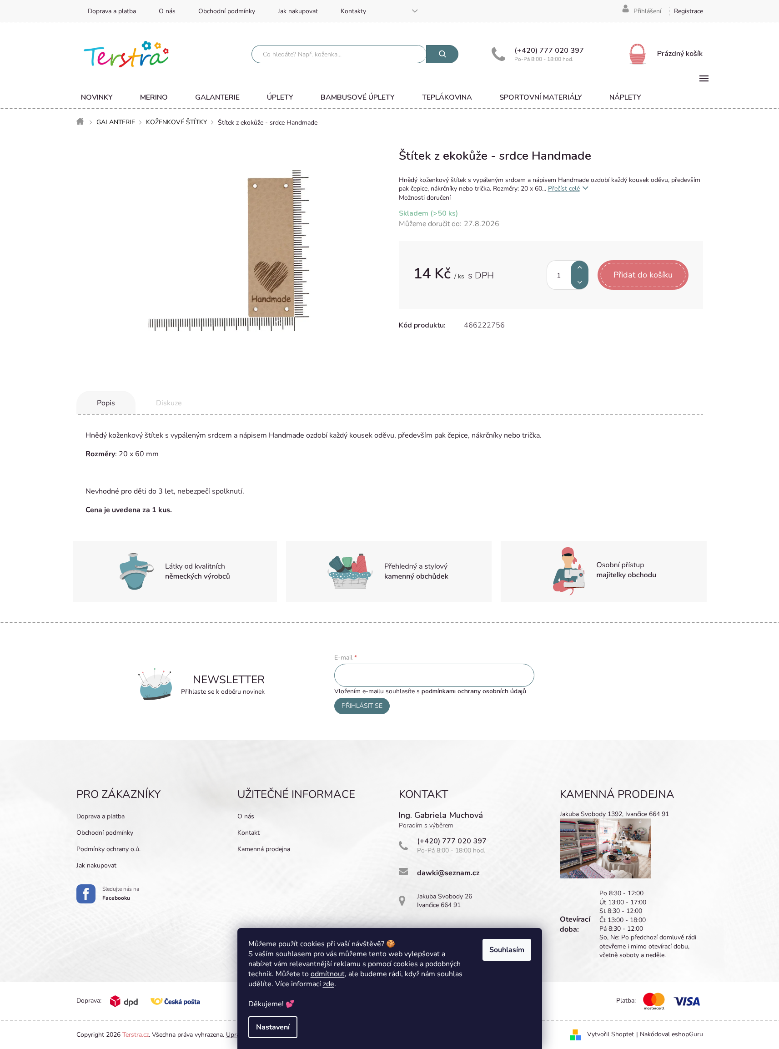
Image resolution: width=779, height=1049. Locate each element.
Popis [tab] (106, 403)
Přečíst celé (564, 188)
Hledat (442, 54)
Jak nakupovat (298, 11)
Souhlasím (506, 950)
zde (328, 984)
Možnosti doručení (425, 197)
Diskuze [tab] (169, 403)
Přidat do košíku (643, 274)
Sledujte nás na (120, 893)
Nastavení (273, 1027)
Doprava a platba (112, 11)
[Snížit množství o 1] (579, 282)
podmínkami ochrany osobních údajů (474, 691)
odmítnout (328, 974)
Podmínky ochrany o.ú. (108, 849)
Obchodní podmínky (226, 11)
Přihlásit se (362, 705)
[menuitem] (96, 97)
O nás (167, 11)
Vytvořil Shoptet (610, 1034)
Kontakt (248, 832)
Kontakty (353, 11)
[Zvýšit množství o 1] (579, 268)
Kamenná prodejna (263, 849)
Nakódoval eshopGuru (671, 1034)
